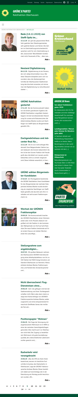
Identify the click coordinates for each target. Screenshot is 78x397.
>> (29, 389)
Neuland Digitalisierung (33, 68)
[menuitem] (30, 2)
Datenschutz (58, 2)
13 (44, 386)
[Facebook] (64, 2)
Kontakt (30, 2)
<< (7, 386)
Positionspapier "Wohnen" (34, 318)
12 (40, 386)
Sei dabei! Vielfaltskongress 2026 (64, 106)
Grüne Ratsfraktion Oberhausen (13, 30)
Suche (42, 2)
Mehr (46, 59)
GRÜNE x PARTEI (21, 11)
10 (32, 386)
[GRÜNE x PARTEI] (5, 13)
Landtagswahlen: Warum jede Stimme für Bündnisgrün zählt (65, 131)
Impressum (49, 2)
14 (22, 389)
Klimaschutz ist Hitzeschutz (60, 156)
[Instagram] (68, 2)
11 (36, 386)
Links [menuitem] (72, 2)
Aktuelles (30, 30)
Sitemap (36, 2)
